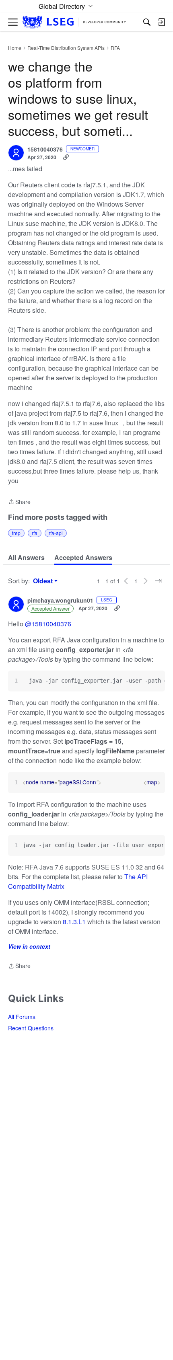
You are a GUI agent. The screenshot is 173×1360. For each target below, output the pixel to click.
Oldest (44, 581)
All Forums (21, 1017)
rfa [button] (34, 532)
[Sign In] (161, 22)
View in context (29, 946)
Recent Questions (31, 1028)
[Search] (147, 22)
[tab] (26, 557)
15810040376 (45, 149)
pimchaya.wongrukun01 (60, 600)
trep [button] (16, 532)
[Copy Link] (66, 157)
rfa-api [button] (56, 532)
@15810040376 (48, 623)
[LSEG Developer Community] (74, 22)
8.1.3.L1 (74, 921)
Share (19, 502)
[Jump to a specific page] (158, 580)
